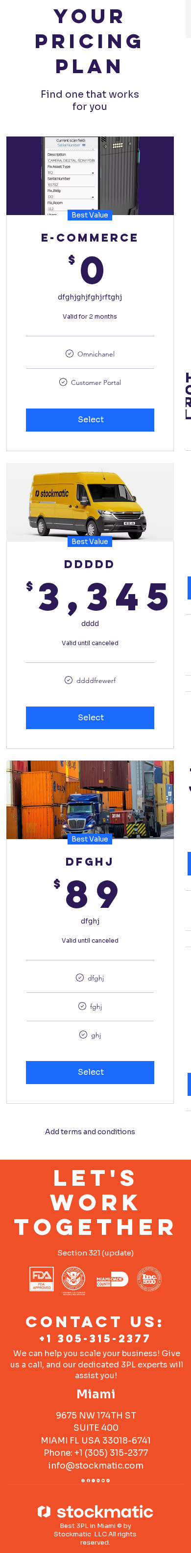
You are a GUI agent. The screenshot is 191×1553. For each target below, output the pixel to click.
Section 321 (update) (95, 1252)
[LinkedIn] (98, 1479)
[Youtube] (103, 1479)
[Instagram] (83, 1479)
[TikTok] (108, 1479)
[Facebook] (88, 1479)
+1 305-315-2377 (95, 1338)
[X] (93, 1479)
